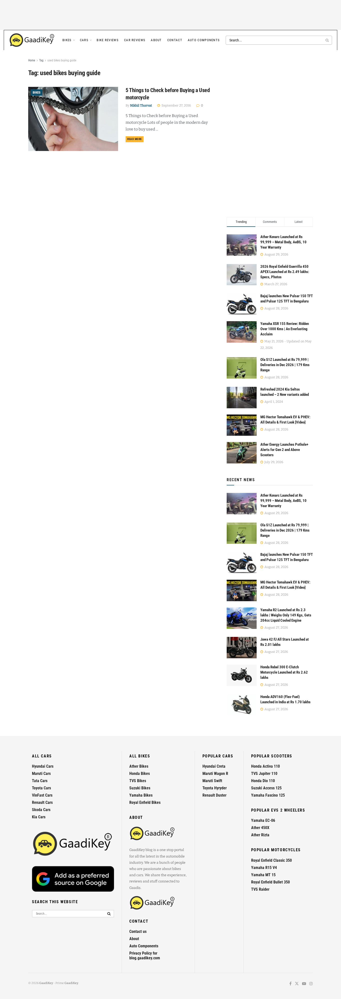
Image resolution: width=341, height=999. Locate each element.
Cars (84, 40)
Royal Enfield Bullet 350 (270, 882)
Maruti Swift (212, 780)
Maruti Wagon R (215, 773)
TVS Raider (260, 889)
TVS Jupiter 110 (264, 773)
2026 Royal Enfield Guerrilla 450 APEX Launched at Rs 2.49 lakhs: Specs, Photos (284, 271)
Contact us (138, 931)
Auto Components (204, 40)
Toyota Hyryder (214, 788)
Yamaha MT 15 (263, 874)
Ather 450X (260, 827)
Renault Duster (214, 795)
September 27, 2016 (176, 105)
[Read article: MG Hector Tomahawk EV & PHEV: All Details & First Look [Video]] (242, 590)
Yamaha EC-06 (263, 820)
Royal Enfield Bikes (145, 802)
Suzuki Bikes (139, 788)
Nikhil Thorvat (141, 105)
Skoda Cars (41, 809)
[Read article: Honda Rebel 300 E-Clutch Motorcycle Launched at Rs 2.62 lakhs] (242, 675)
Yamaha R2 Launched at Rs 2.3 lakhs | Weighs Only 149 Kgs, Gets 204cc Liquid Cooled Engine (285, 615)
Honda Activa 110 (265, 766)
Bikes (67, 40)
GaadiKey (46, 983)
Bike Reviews (108, 40)
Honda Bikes (139, 773)
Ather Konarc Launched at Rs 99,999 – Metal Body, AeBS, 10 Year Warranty (283, 242)
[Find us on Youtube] (304, 984)
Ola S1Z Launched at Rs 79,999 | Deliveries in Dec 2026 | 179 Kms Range (285, 364)
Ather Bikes (138, 766)
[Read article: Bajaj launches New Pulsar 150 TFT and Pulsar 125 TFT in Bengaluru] (242, 562)
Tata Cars (39, 780)
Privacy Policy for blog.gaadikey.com (144, 955)
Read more (135, 139)
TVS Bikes (137, 780)
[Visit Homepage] (32, 40)
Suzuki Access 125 (266, 788)
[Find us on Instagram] (311, 984)
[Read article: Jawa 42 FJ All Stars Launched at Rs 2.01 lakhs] (242, 647)
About (156, 40)
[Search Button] (327, 40)
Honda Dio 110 (263, 780)
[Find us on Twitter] (297, 984)
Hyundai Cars (42, 766)
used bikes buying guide (61, 60)
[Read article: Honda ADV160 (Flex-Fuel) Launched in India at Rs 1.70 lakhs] (242, 705)
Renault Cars (42, 802)
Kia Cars (38, 817)
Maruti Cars (41, 773)
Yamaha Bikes (141, 795)
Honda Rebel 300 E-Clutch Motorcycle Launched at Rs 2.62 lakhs (284, 672)
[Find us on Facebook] (290, 984)
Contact (174, 40)
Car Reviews (134, 40)
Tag (41, 60)
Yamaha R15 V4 (264, 867)
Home (31, 60)
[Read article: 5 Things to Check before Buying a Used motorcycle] (73, 119)
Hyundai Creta (213, 766)
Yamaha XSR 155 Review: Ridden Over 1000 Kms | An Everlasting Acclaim (284, 328)
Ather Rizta (260, 835)
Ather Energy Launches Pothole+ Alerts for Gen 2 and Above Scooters (284, 449)
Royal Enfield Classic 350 (271, 860)
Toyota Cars (41, 788)
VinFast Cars (42, 795)
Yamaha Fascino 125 (268, 795)
